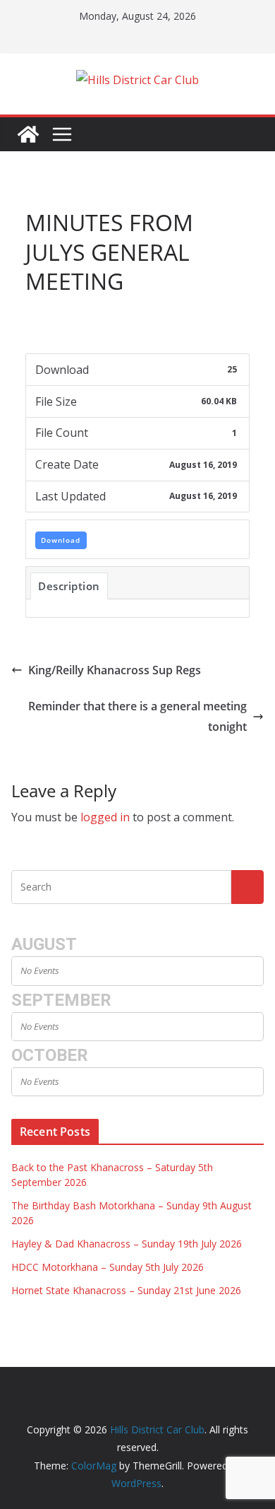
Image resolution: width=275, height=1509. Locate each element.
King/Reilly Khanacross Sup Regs (114, 670)
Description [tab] (69, 586)
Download (60, 540)
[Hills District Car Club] (28, 134)
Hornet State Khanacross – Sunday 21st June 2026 (126, 1290)
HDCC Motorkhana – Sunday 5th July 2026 (107, 1267)
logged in (105, 817)
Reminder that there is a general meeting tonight (137, 716)
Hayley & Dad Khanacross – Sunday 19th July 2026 (126, 1243)
